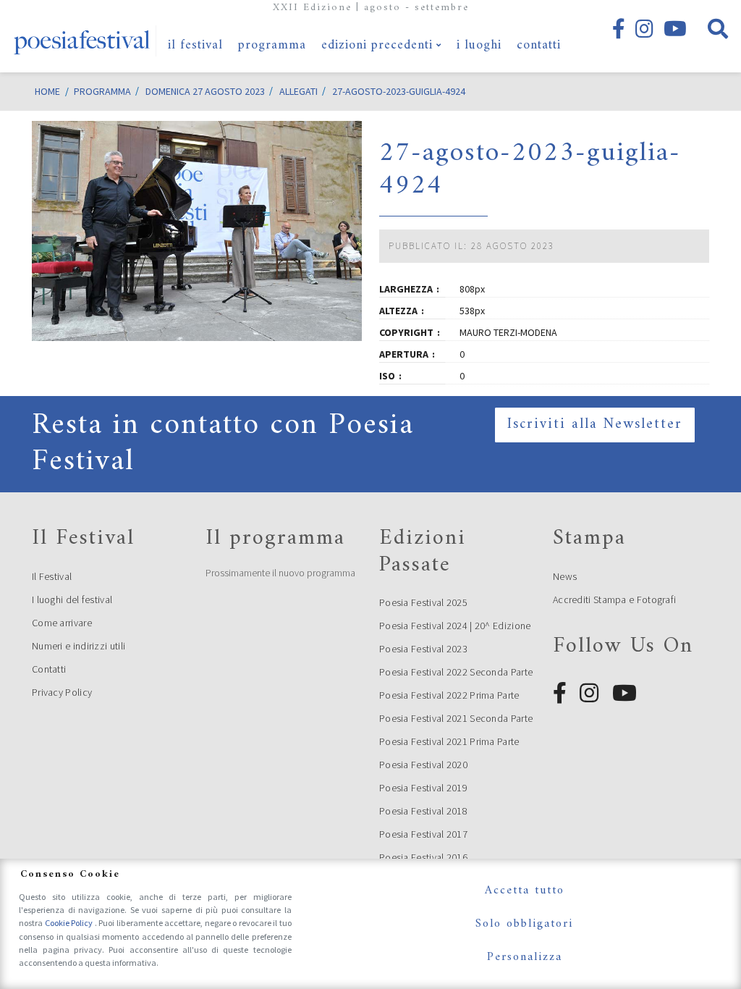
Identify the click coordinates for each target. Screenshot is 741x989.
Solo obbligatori (524, 924)
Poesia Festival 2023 (423, 648)
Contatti (49, 669)
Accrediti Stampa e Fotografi (614, 599)
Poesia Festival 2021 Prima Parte (449, 741)
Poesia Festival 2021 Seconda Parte (456, 718)
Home (47, 91)
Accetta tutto (524, 890)
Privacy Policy (62, 692)
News (565, 576)
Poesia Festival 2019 (423, 787)
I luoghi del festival (72, 599)
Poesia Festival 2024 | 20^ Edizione (455, 625)
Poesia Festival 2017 (423, 834)
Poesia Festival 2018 (423, 810)
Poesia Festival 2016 (423, 857)
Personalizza (524, 957)
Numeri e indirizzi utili (78, 645)
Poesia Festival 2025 (423, 602)
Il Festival (52, 576)
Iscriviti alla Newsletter (594, 424)
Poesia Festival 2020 (423, 764)
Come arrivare (62, 622)
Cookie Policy (70, 922)
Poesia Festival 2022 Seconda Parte (456, 671)
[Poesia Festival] (82, 36)
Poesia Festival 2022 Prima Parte (449, 695)
